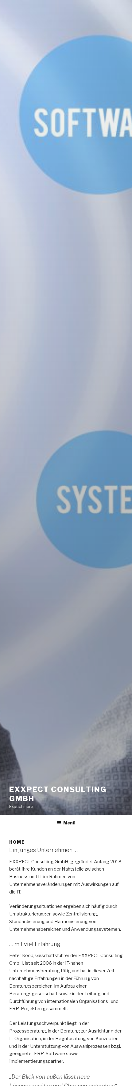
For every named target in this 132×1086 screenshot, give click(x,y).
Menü (69, 822)
